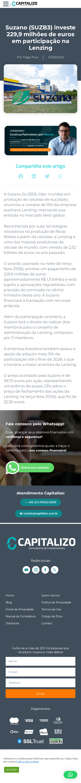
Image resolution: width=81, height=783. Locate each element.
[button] (21, 176)
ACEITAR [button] (11, 769)
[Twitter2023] (54, 570)
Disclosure (12, 623)
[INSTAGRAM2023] (36, 570)
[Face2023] (45, 570)
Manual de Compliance (21, 616)
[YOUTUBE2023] (26, 570)
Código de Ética (51, 616)
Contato (46, 623)
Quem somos (50, 595)
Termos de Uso (51, 609)
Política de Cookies (27, 761)
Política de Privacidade (56, 602)
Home (10, 595)
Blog (9, 602)
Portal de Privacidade (20, 609)
